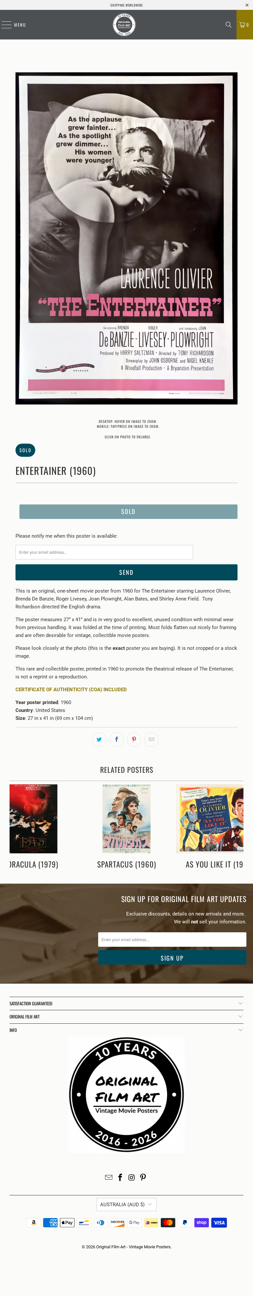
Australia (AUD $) (122, 1205)
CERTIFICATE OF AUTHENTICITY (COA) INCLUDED (71, 690)
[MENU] (3, 24)
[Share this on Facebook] (116, 739)
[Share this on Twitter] (99, 739)
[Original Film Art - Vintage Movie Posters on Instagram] (132, 1178)
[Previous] (20, 239)
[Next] (232, 239)
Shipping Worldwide (126, 5)
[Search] (228, 24)
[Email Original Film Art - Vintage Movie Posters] (109, 1178)
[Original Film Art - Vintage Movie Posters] (124, 24)
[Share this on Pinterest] (134, 739)
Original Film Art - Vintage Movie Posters (133, 1246)
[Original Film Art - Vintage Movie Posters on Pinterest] (143, 1178)
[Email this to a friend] (151, 739)
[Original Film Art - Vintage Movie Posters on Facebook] (121, 1178)
